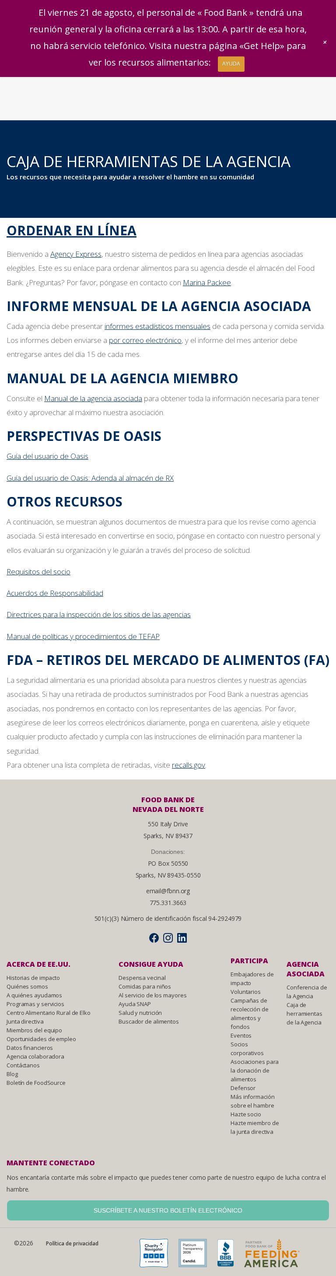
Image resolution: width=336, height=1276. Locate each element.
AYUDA (231, 63)
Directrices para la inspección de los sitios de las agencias (99, 614)
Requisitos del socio (38, 571)
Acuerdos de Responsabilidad (55, 593)
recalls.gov (188, 765)
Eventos (241, 1035)
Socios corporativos (247, 1048)
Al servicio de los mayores (152, 995)
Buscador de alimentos (149, 1021)
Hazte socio (246, 1114)
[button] (325, 42)
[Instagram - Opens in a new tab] (168, 938)
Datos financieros (30, 1048)
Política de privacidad (72, 1243)
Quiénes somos (27, 986)
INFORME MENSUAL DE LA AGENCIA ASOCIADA (159, 306)
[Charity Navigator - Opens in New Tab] (158, 1255)
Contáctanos (23, 1065)
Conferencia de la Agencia (307, 991)
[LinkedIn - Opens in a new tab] (182, 938)
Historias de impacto (33, 978)
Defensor (243, 1088)
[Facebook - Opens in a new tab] (154, 938)
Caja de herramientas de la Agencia (304, 1013)
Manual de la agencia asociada (93, 398)
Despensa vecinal (142, 978)
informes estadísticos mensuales (157, 326)
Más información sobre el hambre (253, 1101)
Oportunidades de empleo (41, 1039)
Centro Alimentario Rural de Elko (49, 1013)
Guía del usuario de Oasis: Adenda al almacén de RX (90, 478)
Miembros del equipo (34, 1030)
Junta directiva (25, 1021)
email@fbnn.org (168, 891)
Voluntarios (246, 992)
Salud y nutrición (140, 1013)
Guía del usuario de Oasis (47, 456)
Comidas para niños (145, 986)
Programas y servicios (35, 1004)
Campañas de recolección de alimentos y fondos (250, 1013)
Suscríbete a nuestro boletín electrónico (168, 1210)
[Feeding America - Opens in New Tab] (276, 1255)
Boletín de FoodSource (36, 1083)
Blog (12, 1074)
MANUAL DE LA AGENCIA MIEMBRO (122, 378)
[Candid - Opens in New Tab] (197, 1255)
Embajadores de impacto (252, 978)
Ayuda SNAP (135, 1004)
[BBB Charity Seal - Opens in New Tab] (230, 1255)
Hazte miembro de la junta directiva (255, 1127)
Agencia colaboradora (35, 1056)
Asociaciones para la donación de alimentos (255, 1070)
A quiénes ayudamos (34, 995)
